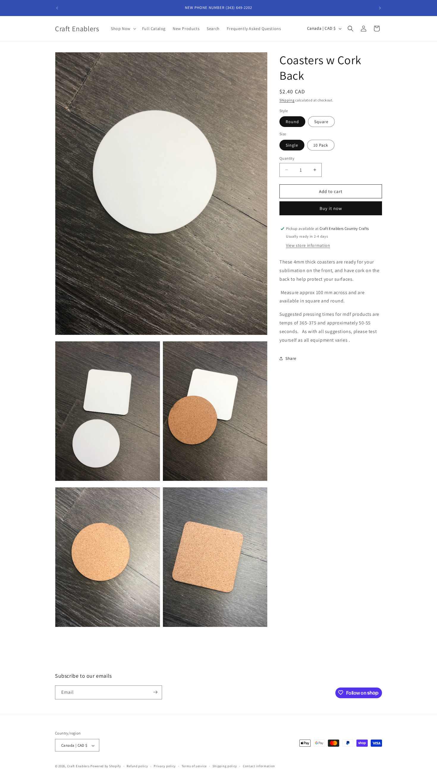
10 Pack (320, 144)
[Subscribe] (155, 692)
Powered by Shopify (105, 766)
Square (321, 121)
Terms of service (194, 766)
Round (292, 121)
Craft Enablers (78, 766)
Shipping (287, 100)
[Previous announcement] (57, 8)
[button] (123, 28)
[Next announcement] (379, 8)
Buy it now (331, 208)
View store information (308, 245)
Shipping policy (225, 766)
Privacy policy (165, 766)
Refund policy (137, 766)
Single (292, 144)
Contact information (259, 766)
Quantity (286, 158)
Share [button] (290, 358)
